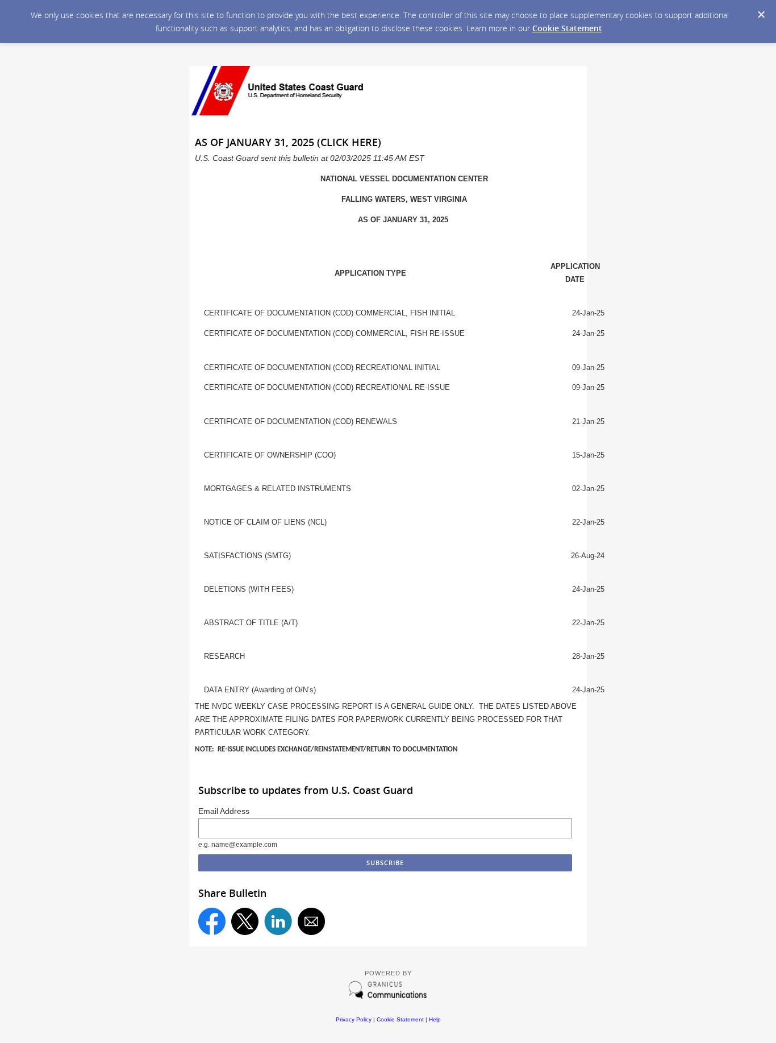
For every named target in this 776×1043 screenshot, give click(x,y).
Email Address (223, 811)
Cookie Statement (567, 28)
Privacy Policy (354, 1019)
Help (435, 1019)
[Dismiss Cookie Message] (761, 15)
